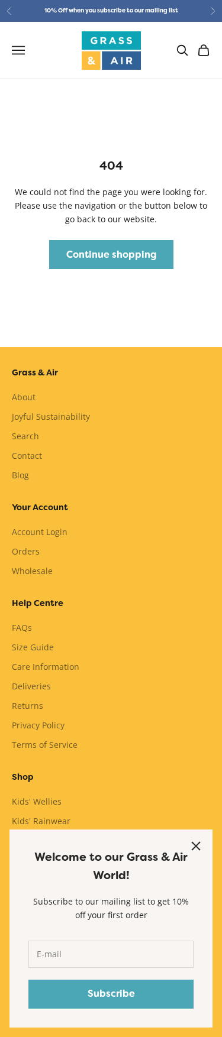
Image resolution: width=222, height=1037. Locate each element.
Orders (26, 551)
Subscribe (111, 993)
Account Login (39, 531)
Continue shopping (111, 254)
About (24, 397)
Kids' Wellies (37, 801)
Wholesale (32, 570)
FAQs (22, 627)
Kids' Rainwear (41, 821)
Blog (20, 475)
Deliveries (31, 686)
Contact (27, 455)
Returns (27, 705)
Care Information (45, 666)
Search (25, 436)
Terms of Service (45, 744)
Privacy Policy (38, 725)
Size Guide (33, 647)
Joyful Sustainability (51, 416)
